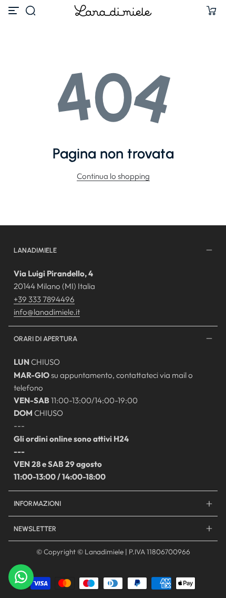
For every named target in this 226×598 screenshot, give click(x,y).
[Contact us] (21, 577)
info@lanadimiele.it (47, 312)
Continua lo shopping (113, 176)
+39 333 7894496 (44, 299)
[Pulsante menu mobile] (14, 10)
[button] (30, 10)
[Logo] (113, 10)
